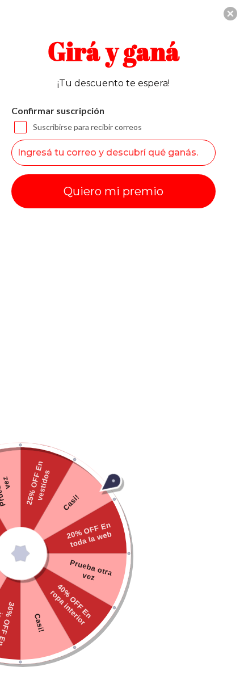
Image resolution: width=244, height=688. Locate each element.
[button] (230, 13)
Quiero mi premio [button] (113, 191)
